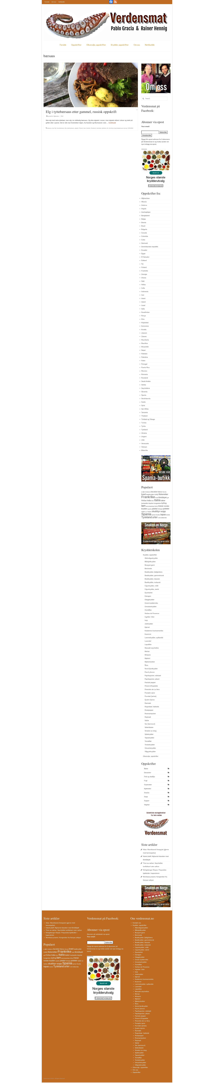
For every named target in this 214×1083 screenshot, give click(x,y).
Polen (143, 360)
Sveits (143, 402)
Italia (143, 309)
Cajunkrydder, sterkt (152, 589)
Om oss (53, 2)
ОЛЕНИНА (130, 128)
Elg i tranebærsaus (59, 128)
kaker (163, 500)
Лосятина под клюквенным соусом (118, 128)
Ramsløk (148, 703)
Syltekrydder (149, 734)
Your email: (145, 126)
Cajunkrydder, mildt (151, 586)
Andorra (144, 205)
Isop (146, 620)
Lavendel (148, 641)
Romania (144, 374)
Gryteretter (148, 784)
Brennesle (148, 568)
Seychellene (145, 388)
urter (155, 517)
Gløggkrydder (149, 599)
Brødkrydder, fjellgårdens (153, 572)
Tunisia (143, 423)
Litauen (144, 336)
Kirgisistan (145, 322)
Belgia (143, 219)
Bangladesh (145, 215)
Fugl (145, 780)
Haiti (142, 281)
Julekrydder (149, 624)
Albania (144, 202)
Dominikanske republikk (149, 246)
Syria (143, 405)
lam (143, 505)
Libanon (144, 333)
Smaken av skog (150, 731)
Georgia (144, 274)
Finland (81, 128)
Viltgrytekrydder (150, 751)
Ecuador (144, 250)
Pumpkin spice (150, 693)
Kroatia (143, 329)
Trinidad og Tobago (148, 419)
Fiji (142, 264)
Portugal (144, 364)
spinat (153, 515)
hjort (84, 128)
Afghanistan (145, 198)
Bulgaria (144, 229)
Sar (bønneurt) (150, 724)
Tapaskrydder (149, 738)
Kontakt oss (137, 923)
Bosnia (143, 222)
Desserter (147, 772)
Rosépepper (149, 710)
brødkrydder (150, 494)
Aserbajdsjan (145, 212)
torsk (168, 515)
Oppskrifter (76, 45)
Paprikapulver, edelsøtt (153, 675)
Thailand (144, 416)
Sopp (146, 797)
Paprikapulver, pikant (152, 679)
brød (143, 494)
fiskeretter (163, 494)
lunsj (156, 506)
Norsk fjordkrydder (151, 669)
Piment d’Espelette (151, 686)
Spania (143, 395)
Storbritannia (145, 398)
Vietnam (144, 447)
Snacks (146, 793)
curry (156, 494)
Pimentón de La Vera (152, 689)
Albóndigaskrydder (151, 558)
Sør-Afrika (144, 409)
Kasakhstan (145, 312)
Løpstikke (148, 644)
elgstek (76, 128)
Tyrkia (143, 426)
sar (146, 511)
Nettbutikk (61, 2)
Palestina (144, 357)
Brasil (143, 226)
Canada (144, 233)
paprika (150, 509)
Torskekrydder (150, 745)
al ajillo (143, 492)
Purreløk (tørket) (150, 696)
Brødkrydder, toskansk (152, 582)
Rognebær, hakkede (152, 707)
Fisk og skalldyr (149, 776)
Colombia (144, 236)
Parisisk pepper (150, 682)
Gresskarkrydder (150, 606)
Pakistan (144, 354)
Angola (143, 209)
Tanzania (144, 412)
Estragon (148, 596)
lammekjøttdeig (150, 506)
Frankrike (144, 271)
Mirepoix (148, 655)
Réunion (144, 371)
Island (143, 302)
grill (168, 497)
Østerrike (144, 450)
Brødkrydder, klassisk (152, 579)
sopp (163, 511)
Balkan (160, 492)
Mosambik (145, 347)
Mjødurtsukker (150, 662)
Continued (112, 123)
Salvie (147, 720)
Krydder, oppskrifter (120, 45)
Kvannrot (148, 634)
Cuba (143, 240)
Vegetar (147, 805)
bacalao (154, 492)
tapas (163, 514)
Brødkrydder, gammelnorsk (154, 575)
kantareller (144, 503)
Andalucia (147, 492)
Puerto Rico (145, 367)
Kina (142, 319)
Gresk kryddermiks (151, 603)
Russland (93, 128)
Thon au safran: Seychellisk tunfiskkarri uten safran (64, 930)
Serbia (143, 385)
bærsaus (49, 128)
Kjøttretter (56, 116)
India (143, 288)
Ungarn (144, 436)
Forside (47, 2)
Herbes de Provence (152, 613)
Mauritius (144, 343)
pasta (154, 508)
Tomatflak (148, 741)
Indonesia (144, 291)
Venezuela (145, 443)
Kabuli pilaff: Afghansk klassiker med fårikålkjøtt (62, 928)
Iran (142, 295)
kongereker (157, 503)
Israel (143, 305)
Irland (143, 298)
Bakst (146, 768)
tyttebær (104, 128)
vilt (107, 128)
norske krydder (49, 961)
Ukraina (144, 433)
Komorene (145, 326)
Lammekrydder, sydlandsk (154, 637)
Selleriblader (149, 727)
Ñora (146, 665)
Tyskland (144, 430)
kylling (164, 503)
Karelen (88, 128)
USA (142, 440)
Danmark (144, 243)
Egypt (143, 253)
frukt (156, 497)
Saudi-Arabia (145, 381)
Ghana (143, 278)
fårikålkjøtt (162, 497)
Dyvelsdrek (148, 593)
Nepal (143, 350)
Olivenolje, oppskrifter (96, 45)
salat (143, 511)
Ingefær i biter (149, 617)
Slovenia (144, 392)
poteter (166, 508)
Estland (144, 260)
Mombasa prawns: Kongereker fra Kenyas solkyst (63, 937)
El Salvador (145, 257)
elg (53, 128)
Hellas (143, 284)
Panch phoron (150, 672)
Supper (146, 801)
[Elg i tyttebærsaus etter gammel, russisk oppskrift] (91, 85)
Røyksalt (148, 717)
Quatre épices (150, 700)
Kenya (143, 316)
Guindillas (148, 610)
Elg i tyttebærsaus (69, 128)
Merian (147, 651)
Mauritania (145, 340)
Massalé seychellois (152, 648)
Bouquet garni (150, 565)
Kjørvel (147, 627)
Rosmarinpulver (150, 713)
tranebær (99, 128)
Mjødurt (147, 658)
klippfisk (150, 503)
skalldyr (156, 511)
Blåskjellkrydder (150, 561)
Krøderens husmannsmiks (154, 631)
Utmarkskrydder (150, 748)
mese (160, 506)
